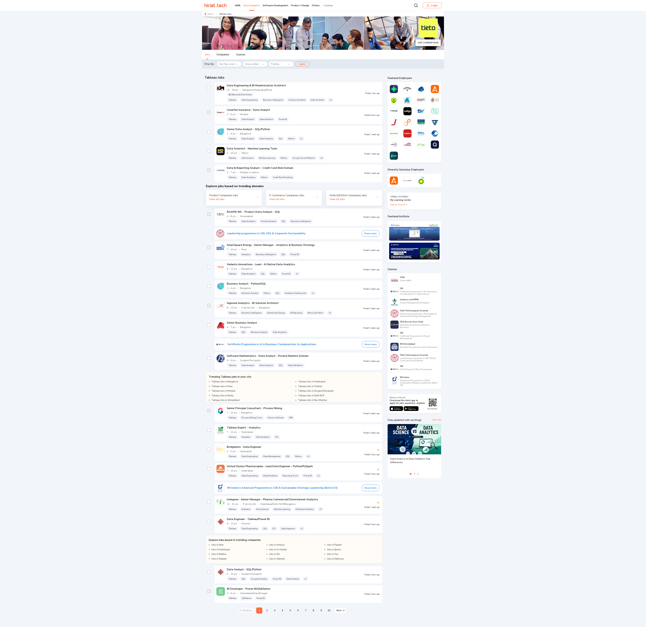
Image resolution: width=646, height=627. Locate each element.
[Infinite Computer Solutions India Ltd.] (407, 100)
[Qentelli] (435, 144)
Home (210, 14)
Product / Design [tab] (300, 5)
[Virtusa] (394, 89)
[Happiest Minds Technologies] (394, 100)
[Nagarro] (435, 111)
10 (329, 610)
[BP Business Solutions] (421, 180)
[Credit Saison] (421, 122)
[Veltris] (435, 122)
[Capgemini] (421, 89)
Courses (328, 5)
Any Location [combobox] (252, 64)
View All (436, 419)
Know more (371, 233)
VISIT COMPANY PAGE (428, 42)
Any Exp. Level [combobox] (227, 64)
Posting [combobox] (275, 64)
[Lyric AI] (394, 155)
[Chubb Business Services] (407, 180)
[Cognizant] (435, 133)
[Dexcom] (394, 133)
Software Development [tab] (275, 5)
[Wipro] (394, 144)
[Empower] (407, 144)
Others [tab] (316, 5)
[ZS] (435, 100)
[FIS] (421, 144)
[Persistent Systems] (407, 122)
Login (434, 5)
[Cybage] (394, 111)
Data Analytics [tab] (251, 5)
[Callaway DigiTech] (407, 89)
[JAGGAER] (394, 122)
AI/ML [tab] (238, 5)
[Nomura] (407, 133)
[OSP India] (421, 100)
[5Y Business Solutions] (421, 111)
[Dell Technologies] (421, 133)
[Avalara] (435, 89)
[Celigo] (407, 111)
